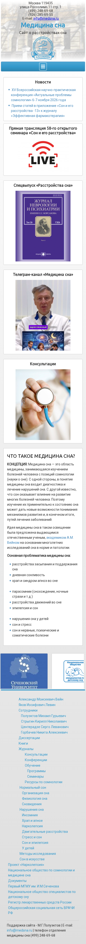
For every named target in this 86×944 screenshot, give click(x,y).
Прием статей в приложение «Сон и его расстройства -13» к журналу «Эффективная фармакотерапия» (42, 111)
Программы (36, 771)
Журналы (26, 749)
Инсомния (30, 815)
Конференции (36, 760)
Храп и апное (32, 820)
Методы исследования (38, 854)
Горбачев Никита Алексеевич (44, 732)
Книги (23, 743)
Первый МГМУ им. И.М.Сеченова (33, 886)
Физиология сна (34, 798)
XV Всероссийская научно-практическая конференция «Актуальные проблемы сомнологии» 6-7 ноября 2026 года (43, 95)
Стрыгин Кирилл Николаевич (44, 721)
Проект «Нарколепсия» (26, 865)
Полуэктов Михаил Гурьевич (43, 716)
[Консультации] (43, 404)
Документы (17, 881)
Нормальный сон (33, 787)
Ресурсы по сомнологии (43, 782)
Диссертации (29, 738)
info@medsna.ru (46, 18)
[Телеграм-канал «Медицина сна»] (43, 315)
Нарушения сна (32, 809)
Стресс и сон (32, 837)
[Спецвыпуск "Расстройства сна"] (43, 226)
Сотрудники (28, 710)
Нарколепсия (32, 826)
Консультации (36, 754)
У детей (28, 848)
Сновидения (32, 804)
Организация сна (35, 793)
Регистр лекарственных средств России (39, 902)
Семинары (35, 776)
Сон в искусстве (32, 859)
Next (79, 671)
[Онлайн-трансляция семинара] (43, 155)
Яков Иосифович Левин (37, 705)
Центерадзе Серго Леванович (45, 727)
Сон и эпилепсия (35, 843)
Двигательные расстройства (45, 832)
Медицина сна (43, 25)
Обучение (32, 765)
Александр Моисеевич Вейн (41, 699)
